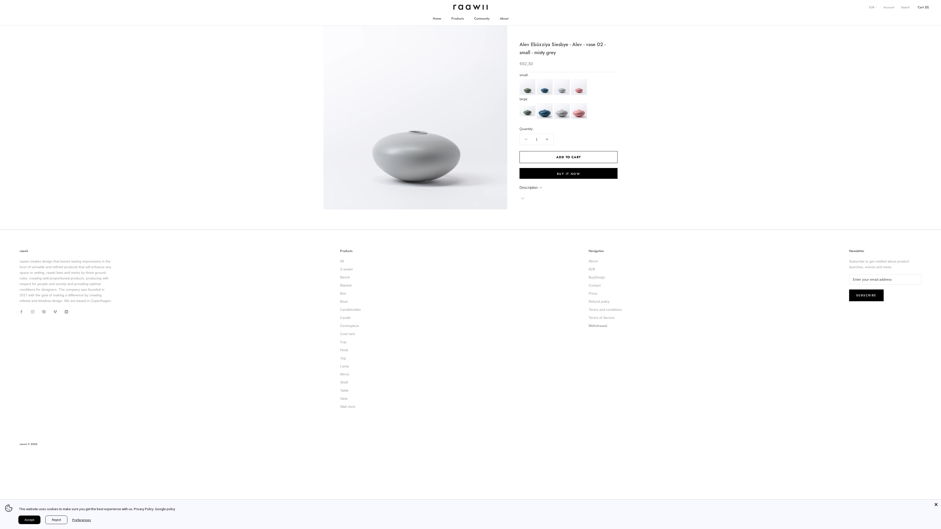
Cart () (923, 7)
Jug (343, 358)
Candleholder (350, 310)
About (504, 18)
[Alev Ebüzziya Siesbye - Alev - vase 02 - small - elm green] (528, 81)
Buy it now (568, 174)
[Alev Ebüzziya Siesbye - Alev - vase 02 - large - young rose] (579, 105)
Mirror (344, 374)
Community (482, 18)
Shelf (344, 382)
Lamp (344, 366)
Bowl (343, 301)
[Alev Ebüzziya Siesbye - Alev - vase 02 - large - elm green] (528, 105)
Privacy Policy (144, 509)
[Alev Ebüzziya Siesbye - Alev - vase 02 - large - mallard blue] (545, 105)
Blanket (346, 285)
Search (905, 7)
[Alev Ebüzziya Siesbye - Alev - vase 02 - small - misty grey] (562, 81)
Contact (595, 285)
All (342, 261)
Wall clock (347, 407)
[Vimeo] (55, 311)
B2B (592, 269)
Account (888, 7)
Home (437, 18)
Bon (343, 293)
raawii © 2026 (28, 444)
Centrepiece (349, 326)
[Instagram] (32, 311)
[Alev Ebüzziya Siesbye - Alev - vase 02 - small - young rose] (579, 81)
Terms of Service (602, 318)
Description (529, 187)
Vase (344, 398)
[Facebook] (21, 311)
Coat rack (347, 334)
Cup (343, 342)
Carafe (345, 318)
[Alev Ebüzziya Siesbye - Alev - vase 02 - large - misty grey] (562, 105)
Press (593, 293)
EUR (872, 7)
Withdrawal (598, 326)
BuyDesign (597, 277)
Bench (345, 277)
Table (344, 390)
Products (457, 18)
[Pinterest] (44, 311)
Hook (344, 350)
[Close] (936, 504)
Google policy (165, 509)
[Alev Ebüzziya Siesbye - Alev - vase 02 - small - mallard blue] (545, 81)
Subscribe (866, 295)
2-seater (346, 269)
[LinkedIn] (66, 311)
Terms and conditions (605, 310)
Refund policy (599, 301)
